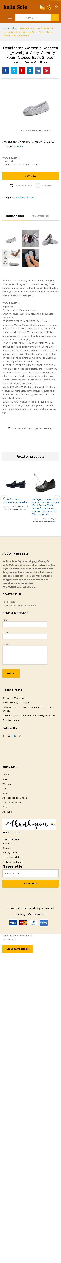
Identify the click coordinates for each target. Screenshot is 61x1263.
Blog (4, 807)
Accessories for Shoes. (14, 797)
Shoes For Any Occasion (15, 702)
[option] (16, 492)
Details (19, 146)
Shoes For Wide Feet (13, 698)
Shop (14, 28)
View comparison (18, 948)
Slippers (19, 197)
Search (55, 17)
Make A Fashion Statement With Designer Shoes (28, 715)
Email (5, 632)
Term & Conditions (12, 857)
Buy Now (30, 175)
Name (5, 619)
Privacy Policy (9, 852)
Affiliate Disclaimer (12, 862)
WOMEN (30, 197)
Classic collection (12, 802)
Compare (46, 185)
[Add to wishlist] (23, 494)
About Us (7, 843)
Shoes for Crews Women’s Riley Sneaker (14, 500)
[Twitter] (9, 736)
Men (4, 788)
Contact (6, 848)
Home (5, 28)
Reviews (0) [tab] (39, 215)
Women (6, 784)
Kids (4, 793)
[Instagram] (20, 736)
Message (7, 644)
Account (7, 811)
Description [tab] (15, 215)
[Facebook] (3, 736)
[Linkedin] (14, 736)
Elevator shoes (10, 720)
